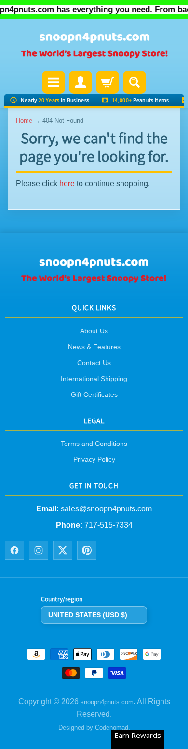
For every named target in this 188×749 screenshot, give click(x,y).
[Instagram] (38, 550)
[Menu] (53, 82)
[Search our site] (134, 82)
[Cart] (107, 82)
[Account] (80, 82)
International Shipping (94, 378)
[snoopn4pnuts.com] (94, 46)
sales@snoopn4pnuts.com (106, 509)
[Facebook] (14, 550)
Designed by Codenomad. (94, 727)
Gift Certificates (94, 394)
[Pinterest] (86, 550)
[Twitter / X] (62, 550)
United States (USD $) (87, 615)
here (67, 183)
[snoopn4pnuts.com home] (94, 280)
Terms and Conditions (94, 443)
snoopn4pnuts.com (107, 702)
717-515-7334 (108, 525)
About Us (94, 331)
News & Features (94, 347)
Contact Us (94, 363)
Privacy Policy (94, 459)
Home (24, 120)
